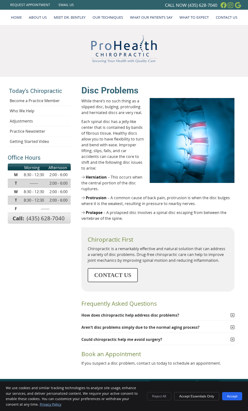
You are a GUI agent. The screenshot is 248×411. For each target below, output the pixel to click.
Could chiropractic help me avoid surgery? (121, 339)
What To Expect (194, 17)
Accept (232, 396)
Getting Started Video (29, 141)
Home (16, 17)
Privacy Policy (50, 404)
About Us (38, 17)
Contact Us (226, 17)
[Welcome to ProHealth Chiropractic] (124, 61)
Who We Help (22, 111)
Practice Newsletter (27, 131)
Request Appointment (30, 4)
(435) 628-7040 (202, 5)
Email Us (66, 4)
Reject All (159, 396)
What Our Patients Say (151, 17)
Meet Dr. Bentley (69, 17)
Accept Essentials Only (196, 396)
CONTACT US (112, 275)
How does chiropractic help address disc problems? (130, 315)
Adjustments (21, 121)
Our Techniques (108, 17)
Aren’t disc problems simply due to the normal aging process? (140, 327)
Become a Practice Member (35, 100)
